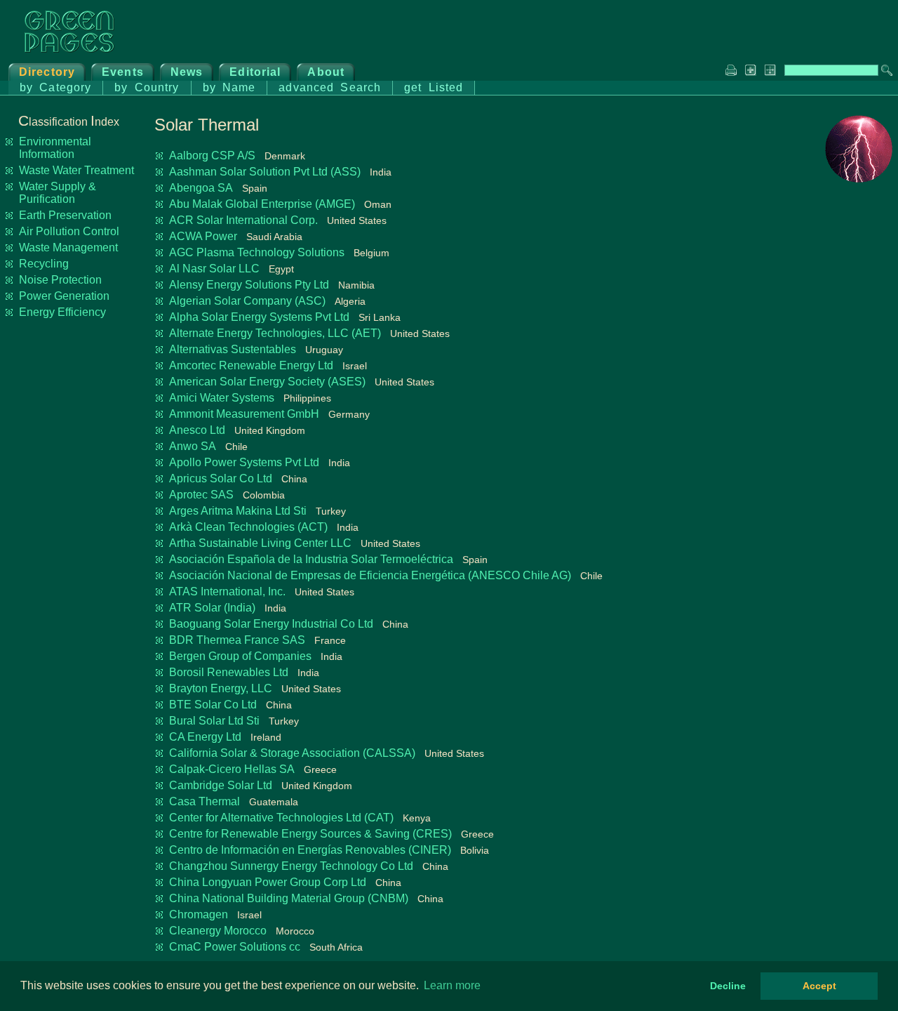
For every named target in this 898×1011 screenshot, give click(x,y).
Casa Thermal (204, 801)
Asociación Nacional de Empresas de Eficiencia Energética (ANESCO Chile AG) (370, 575)
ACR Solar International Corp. (243, 220)
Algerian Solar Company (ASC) (247, 301)
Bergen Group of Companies (240, 656)
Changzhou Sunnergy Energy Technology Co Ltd (291, 866)
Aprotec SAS (201, 495)
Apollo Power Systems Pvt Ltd (244, 462)
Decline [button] (728, 985)
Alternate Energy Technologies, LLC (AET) (275, 333)
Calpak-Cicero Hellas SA (232, 769)
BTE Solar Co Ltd (213, 705)
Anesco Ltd (197, 430)
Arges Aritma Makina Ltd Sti (238, 511)
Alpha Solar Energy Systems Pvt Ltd (259, 317)
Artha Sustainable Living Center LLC (260, 543)
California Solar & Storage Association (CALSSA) (292, 753)
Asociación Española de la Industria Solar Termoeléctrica (311, 559)
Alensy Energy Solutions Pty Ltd (249, 285)
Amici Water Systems (221, 398)
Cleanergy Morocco (218, 931)
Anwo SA (192, 446)
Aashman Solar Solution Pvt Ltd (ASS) (265, 172)
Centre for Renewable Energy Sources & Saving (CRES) (310, 834)
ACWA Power (203, 236)
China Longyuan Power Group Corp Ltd (267, 882)
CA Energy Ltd (205, 737)
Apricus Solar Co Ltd (220, 478)
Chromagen (198, 914)
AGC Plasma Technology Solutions (256, 252)
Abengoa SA (201, 188)
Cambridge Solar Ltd (220, 785)
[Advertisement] (836, 404)
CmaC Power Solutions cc (234, 947)
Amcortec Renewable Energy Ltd (251, 365)
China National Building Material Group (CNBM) (288, 898)
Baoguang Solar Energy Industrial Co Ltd (271, 624)
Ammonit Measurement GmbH (244, 414)
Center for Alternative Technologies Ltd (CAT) (281, 818)
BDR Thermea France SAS (237, 640)
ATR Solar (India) (212, 608)
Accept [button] (819, 985)
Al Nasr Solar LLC (214, 269)
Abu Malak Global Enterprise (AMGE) (262, 204)
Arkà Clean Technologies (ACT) (248, 527)
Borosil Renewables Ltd (228, 672)
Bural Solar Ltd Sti (214, 721)
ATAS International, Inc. (227, 591)
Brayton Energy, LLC (220, 688)
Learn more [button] (452, 985)
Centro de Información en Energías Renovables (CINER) (310, 850)
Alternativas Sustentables (232, 349)
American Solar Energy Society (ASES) (267, 382)
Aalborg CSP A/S (212, 155)
